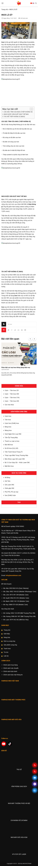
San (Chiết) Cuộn (10, 495)
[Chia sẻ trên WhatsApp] (8, 330)
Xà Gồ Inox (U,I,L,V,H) (11, 448)
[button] (2, 3)
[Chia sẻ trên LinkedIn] (25, 330)
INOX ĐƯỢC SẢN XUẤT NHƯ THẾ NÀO (16, 114)
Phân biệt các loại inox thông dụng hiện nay (15, 367)
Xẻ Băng (7, 477)
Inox (2, 42)
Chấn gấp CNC (9, 488)
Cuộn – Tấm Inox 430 (12, 401)
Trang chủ (4, 9)
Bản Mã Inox (9, 445)
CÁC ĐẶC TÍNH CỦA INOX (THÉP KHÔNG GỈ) (18, 112)
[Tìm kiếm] (36, 3)
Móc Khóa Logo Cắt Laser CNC (15, 459)
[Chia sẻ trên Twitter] (15, 330)
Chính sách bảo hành (10, 671)
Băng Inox (8, 427)
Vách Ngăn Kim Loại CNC (13, 434)
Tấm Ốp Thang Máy (11, 437)
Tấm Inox (8, 420)
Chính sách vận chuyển (10, 668)
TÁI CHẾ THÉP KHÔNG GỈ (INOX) (14, 116)
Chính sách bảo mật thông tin (13, 675)
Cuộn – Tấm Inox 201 (12, 390)
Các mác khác (9, 405)
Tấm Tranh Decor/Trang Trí (14, 452)
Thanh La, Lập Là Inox (12, 441)
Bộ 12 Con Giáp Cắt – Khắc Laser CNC (17, 462)
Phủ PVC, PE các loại (11, 492)
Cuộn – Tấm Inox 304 (12, 394)
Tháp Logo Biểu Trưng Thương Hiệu (16, 455)
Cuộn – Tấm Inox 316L (12, 397)
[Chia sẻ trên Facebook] (11, 330)
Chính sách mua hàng (10, 665)
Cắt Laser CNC (9, 485)
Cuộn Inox (8, 416)
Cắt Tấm (7, 481)
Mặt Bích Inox (9, 466)
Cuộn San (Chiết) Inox (12, 423)
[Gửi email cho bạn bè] (18, 330)
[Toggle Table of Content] (30, 109)
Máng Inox (8, 430)
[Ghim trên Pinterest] (21, 330)
